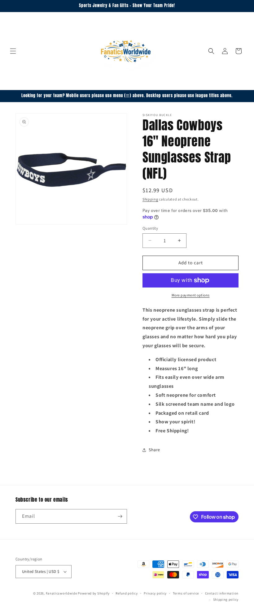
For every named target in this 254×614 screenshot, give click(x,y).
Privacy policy (155, 593)
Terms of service (186, 593)
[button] (13, 51)
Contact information (222, 593)
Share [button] (154, 449)
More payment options (191, 295)
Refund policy (127, 593)
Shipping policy (226, 599)
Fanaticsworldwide (61, 593)
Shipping (150, 199)
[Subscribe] (120, 516)
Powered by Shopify (94, 593)
